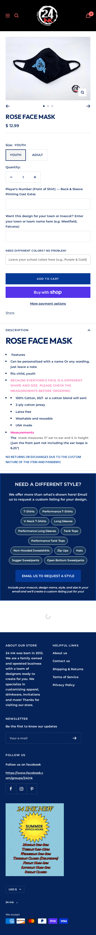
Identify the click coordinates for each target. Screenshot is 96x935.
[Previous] (8, 106)
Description (17, 330)
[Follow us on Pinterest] (32, 789)
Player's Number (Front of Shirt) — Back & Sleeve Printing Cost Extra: (44, 191)
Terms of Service (66, 677)
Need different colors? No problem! (36, 250)
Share (10, 313)
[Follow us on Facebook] (11, 789)
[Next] (88, 106)
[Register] (75, 738)
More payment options (48, 303)
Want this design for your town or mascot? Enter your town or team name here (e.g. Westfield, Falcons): (44, 221)
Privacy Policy (64, 685)
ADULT (37, 155)
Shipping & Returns (68, 669)
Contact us (61, 661)
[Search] (16, 15)
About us (60, 653)
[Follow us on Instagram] (21, 789)
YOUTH (15, 155)
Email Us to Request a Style (48, 576)
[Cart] (88, 15)
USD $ (13, 889)
